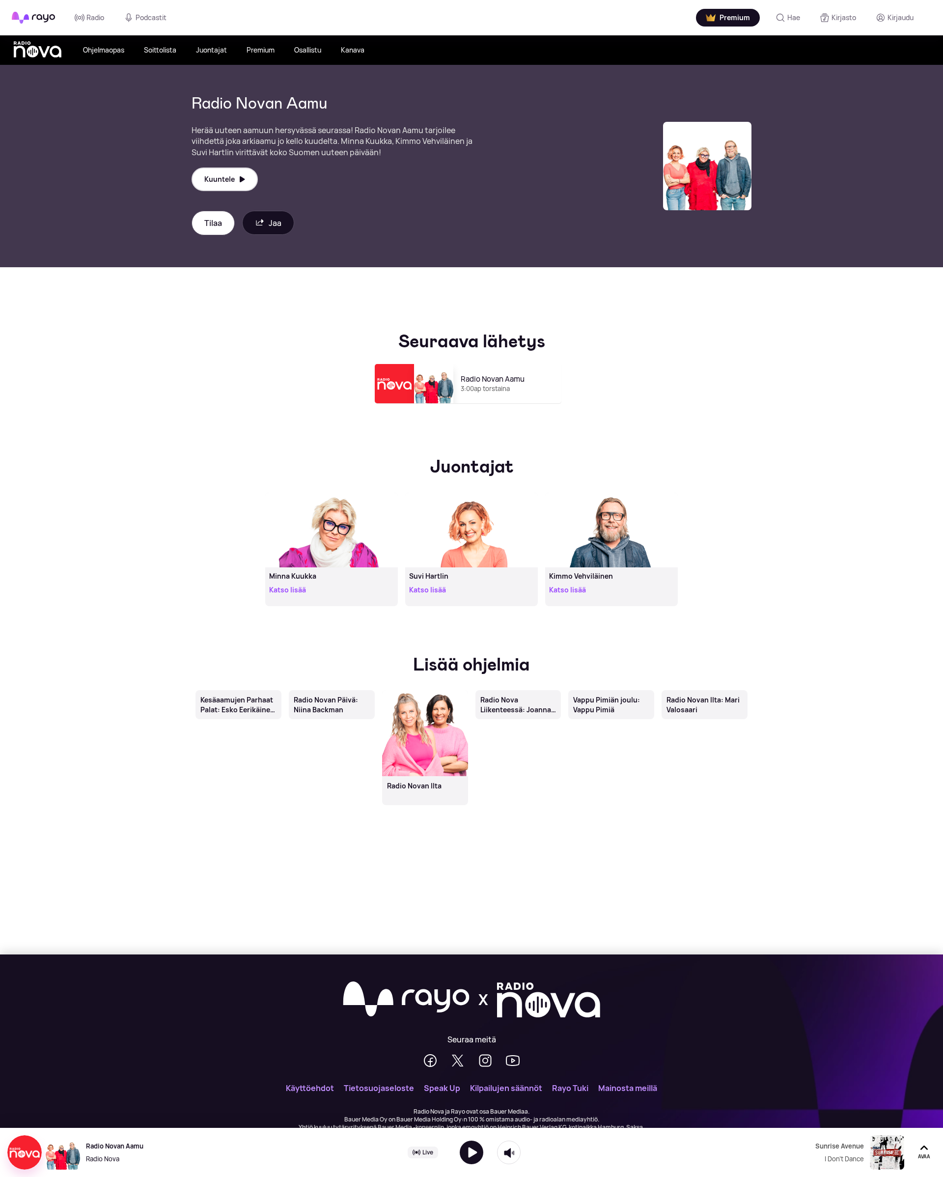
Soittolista (160, 50)
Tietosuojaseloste (379, 1088)
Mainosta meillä (627, 1088)
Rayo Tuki (570, 1088)
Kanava (352, 50)
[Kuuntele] (471, 1152)
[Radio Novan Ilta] (425, 691)
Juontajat (211, 50)
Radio (95, 17)
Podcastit (151, 17)
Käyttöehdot (310, 1088)
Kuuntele (219, 179)
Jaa (275, 223)
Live (427, 1152)
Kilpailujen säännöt (506, 1088)
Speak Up (442, 1088)
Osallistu (307, 50)
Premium (261, 50)
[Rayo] (406, 999)
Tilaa (213, 223)
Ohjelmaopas (103, 50)
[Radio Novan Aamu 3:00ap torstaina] (472, 407)
